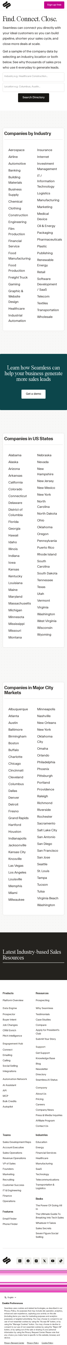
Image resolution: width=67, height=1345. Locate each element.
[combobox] (33, 76)
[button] (33, 76)
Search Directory (34, 97)
